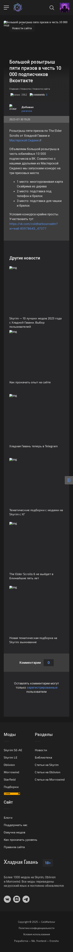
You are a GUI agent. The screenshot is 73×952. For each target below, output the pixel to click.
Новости (41, 750)
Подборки (11, 787)
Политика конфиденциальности (36, 928)
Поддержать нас (16, 825)
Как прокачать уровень (20, 839)
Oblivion (9, 764)
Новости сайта (22, 28)
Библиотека (43, 757)
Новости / (26, 88)
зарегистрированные (42, 687)
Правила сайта (14, 847)
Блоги (8, 817)
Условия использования (36, 934)
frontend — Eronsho (47, 940)
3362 (24, 94)
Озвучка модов (14, 832)
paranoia (27, 110)
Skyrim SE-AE (13, 750)
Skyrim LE (10, 757)
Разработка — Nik (24, 940)
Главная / (14, 88)
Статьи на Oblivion (47, 772)
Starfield (10, 779)
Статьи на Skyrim (47, 764)
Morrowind (11, 772)
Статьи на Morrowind (50, 779)
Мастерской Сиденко (24, 140)
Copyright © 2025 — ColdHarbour (36, 922)
